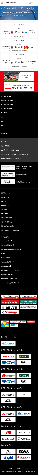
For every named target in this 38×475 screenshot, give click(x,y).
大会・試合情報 (11, 8)
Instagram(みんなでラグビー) (9, 283)
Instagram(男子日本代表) (8, 278)
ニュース (3, 142)
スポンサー (4, 209)
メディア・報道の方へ (7, 222)
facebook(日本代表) (6, 245)
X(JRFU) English (5, 258)
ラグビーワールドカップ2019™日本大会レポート (14, 154)
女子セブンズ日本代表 (7, 104)
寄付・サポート (5, 213)
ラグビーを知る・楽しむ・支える (10, 150)
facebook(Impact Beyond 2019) (10, 249)
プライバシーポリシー (28, 468)
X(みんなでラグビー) (6, 262)
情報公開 (3, 201)
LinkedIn (3, 287)
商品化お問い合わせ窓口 (7, 226)
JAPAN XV (4, 113)
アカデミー (4, 133)
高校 (2, 125)
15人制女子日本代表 (6, 109)
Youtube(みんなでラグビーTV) (9, 270)
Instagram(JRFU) (6, 274)
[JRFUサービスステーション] (19, 86)
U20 (2, 121)
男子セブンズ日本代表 (7, 100)
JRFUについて (5, 197)
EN (32, 3)
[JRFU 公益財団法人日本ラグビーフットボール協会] (8, 2)
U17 (2, 129)
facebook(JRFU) (5, 241)
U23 (2, 117)
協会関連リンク (5, 205)
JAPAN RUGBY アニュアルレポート (11, 158)
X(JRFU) (3, 253)
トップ (3, 8)
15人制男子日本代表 (6, 96)
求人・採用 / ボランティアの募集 (10, 230)
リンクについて (17, 468)
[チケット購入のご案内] (19, 76)
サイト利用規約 (8, 468)
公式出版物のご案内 (6, 218)
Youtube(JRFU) (5, 266)
